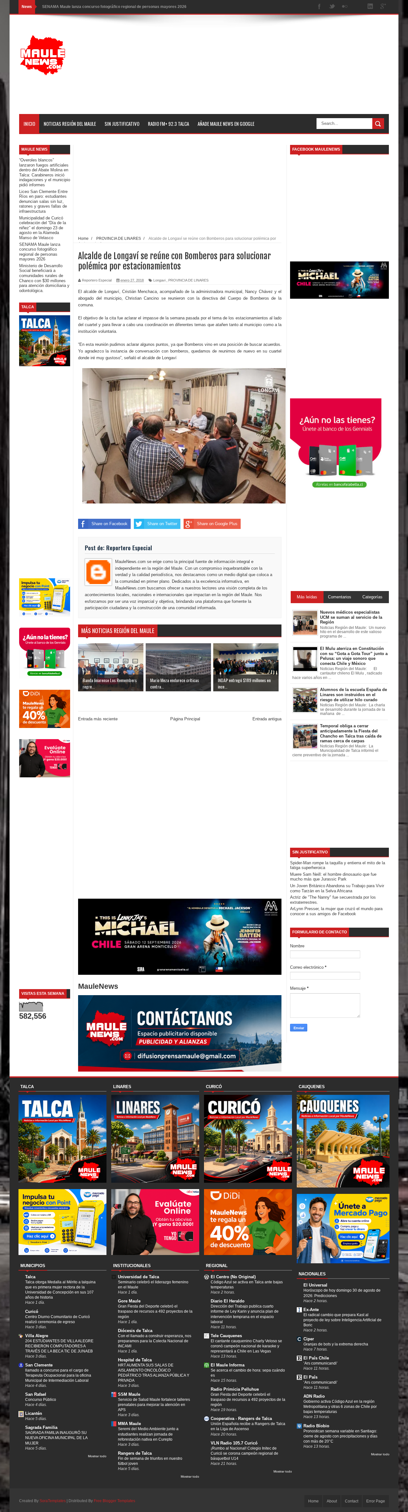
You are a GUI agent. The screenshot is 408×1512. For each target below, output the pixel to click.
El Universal (315, 1285)
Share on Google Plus (217, 523)
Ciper (308, 1339)
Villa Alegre (36, 1335)
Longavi (159, 280)
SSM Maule (129, 1394)
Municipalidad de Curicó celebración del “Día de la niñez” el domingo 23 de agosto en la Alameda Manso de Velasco (42, 228)
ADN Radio (314, 1396)
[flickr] (345, 7)
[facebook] (319, 7)
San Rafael (35, 1394)
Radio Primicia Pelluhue (235, 1389)
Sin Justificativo (122, 123)
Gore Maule (129, 1301)
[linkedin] (370, 7)
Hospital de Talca (135, 1360)
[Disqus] (179, 811)
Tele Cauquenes (226, 1335)
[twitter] (332, 7)
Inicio (29, 123)
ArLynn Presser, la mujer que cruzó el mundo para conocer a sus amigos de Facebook (336, 911)
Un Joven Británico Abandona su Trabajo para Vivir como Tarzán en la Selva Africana (337, 888)
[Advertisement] (273, 69)
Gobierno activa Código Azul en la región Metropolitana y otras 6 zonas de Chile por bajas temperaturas (340, 1406)
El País (310, 1377)
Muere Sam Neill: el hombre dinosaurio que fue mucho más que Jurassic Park (333, 877)
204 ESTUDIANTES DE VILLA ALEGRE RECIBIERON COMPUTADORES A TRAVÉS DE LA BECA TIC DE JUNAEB (59, 1346)
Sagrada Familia (41, 1427)
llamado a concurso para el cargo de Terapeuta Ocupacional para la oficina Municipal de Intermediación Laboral (58, 1375)
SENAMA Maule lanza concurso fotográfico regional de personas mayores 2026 (114, 6)
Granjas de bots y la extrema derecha (335, 1344)
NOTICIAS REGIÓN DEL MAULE (70, 123)
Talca (30, 1276)
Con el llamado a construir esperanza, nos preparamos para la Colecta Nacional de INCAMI (154, 1341)
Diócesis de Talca (135, 1330)
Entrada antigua (266, 719)
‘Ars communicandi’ (320, 1363)
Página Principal (185, 719)
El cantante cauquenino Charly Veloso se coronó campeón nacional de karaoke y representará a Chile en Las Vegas (246, 1346)
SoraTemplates (53, 1501)
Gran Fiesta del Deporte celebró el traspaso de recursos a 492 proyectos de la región (155, 1311)
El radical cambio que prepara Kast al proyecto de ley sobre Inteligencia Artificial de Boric (342, 1320)
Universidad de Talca (138, 1276)
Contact (351, 1501)
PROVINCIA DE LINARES (188, 280)
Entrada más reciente (98, 719)
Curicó (31, 1311)
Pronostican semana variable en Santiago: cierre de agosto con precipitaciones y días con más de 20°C (340, 1436)
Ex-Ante (311, 1309)
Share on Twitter (162, 523)
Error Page (375, 1501)
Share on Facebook (109, 523)
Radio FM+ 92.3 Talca (168, 123)
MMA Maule (129, 1423)
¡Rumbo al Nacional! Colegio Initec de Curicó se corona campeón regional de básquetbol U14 (244, 1453)
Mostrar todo (97, 1456)
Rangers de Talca (135, 1453)
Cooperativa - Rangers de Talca (241, 1418)
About (332, 1501)
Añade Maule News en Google (226, 123)
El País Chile (316, 1358)
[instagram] (357, 7)
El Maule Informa (227, 1365)
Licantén (33, 1413)
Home (313, 1501)
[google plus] (383, 7)
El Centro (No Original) (233, 1276)
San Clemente (39, 1365)
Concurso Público (40, 1399)
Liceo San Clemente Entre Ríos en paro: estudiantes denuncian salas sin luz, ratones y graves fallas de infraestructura (43, 201)
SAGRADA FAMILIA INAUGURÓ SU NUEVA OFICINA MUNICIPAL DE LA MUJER (56, 1437)
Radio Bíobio (316, 1425)
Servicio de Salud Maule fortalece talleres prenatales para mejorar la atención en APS (154, 1404)
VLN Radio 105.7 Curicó (234, 1443)
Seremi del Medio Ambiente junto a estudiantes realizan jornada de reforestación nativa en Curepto (148, 1434)
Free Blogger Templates (114, 1501)
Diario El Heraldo (227, 1301)
